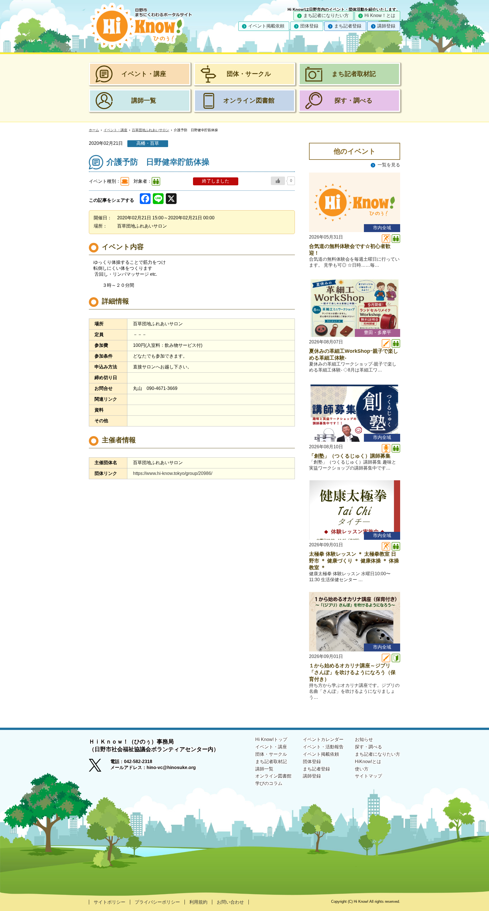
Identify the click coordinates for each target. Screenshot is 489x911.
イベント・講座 (115, 130)
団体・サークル (271, 754)
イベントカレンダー (323, 739)
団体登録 (309, 26)
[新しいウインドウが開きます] (99, 767)
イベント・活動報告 (323, 746)
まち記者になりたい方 (326, 15)
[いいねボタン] (278, 181)
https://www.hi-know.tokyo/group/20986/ (172, 473)
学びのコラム (268, 783)
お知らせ (364, 739)
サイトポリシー (109, 902)
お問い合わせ (230, 902)
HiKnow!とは (368, 761)
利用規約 (198, 902)
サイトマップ (368, 776)
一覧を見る (389, 164)
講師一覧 (264, 768)
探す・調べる (368, 746)
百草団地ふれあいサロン (150, 130)
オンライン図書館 (273, 776)
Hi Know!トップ (271, 739)
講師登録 (386, 26)
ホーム (94, 130)
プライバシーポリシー (157, 902)
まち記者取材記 (271, 761)
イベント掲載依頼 (266, 26)
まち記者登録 (347, 26)
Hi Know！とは (379, 15)
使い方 (361, 768)
